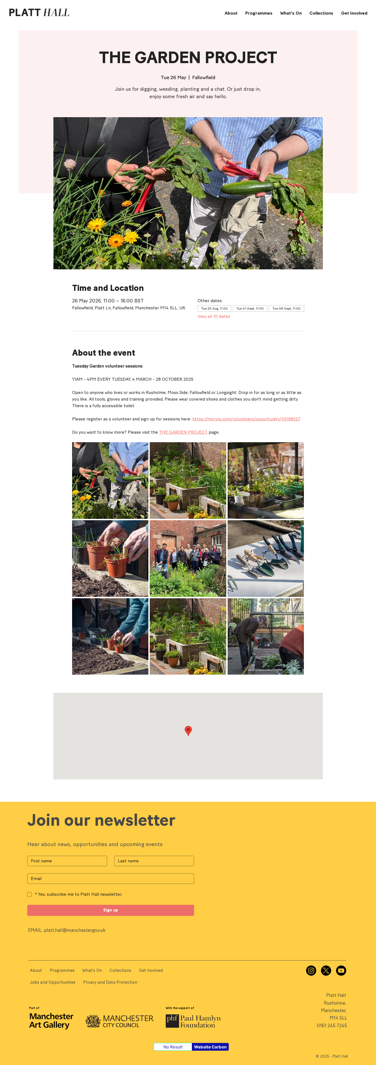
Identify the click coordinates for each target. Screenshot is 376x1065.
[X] (326, 970)
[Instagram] (311, 970)
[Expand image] (110, 480)
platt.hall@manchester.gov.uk (74, 930)
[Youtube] (341, 970)
